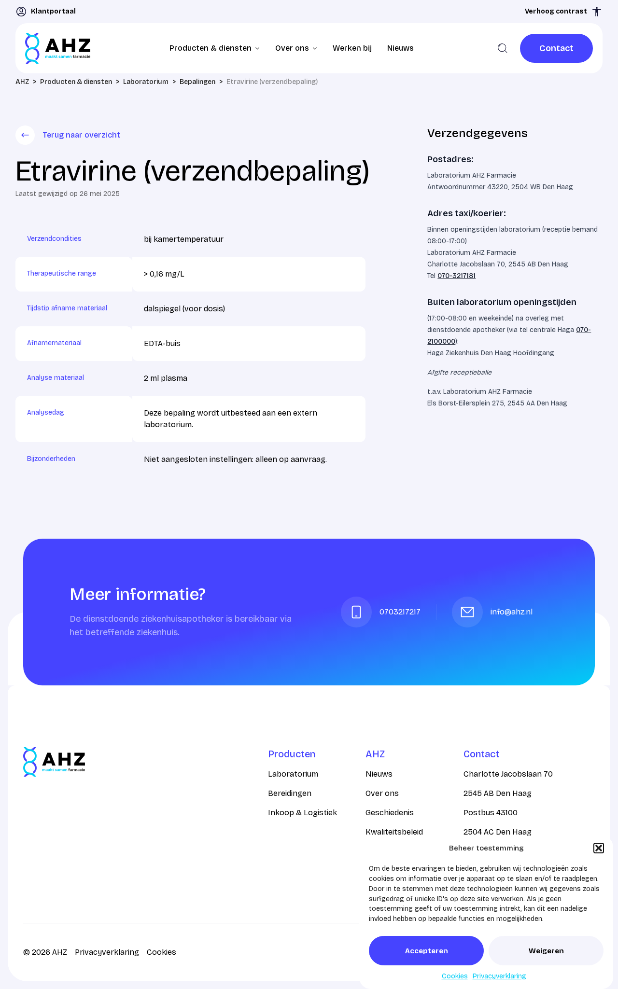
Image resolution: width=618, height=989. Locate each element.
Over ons (382, 793)
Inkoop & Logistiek (302, 812)
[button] (599, 848)
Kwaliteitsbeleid (394, 831)
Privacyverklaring (499, 976)
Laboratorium (293, 774)
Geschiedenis (389, 812)
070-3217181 (456, 276)
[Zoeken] (502, 48)
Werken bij (352, 48)
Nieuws (400, 48)
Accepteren (426, 951)
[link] (556, 48)
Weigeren (546, 951)
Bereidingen (289, 793)
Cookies (455, 976)
